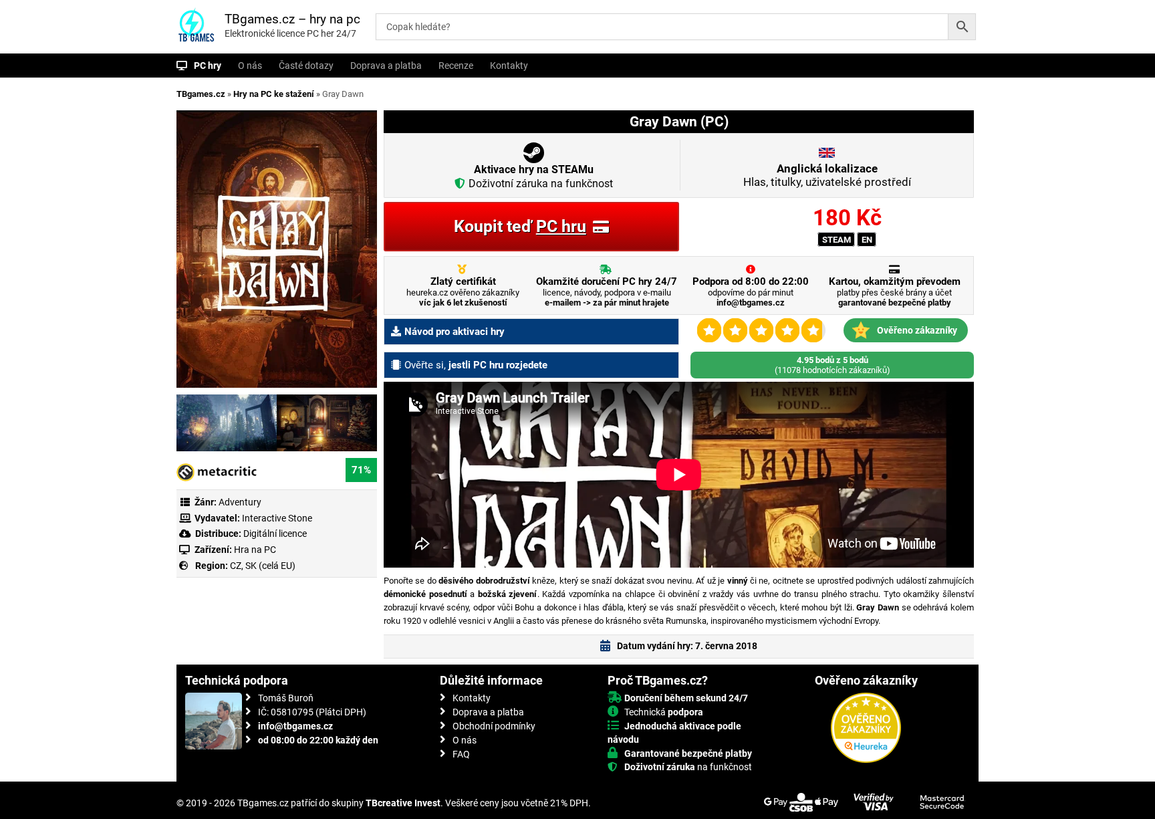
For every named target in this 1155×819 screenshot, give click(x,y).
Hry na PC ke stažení (273, 94)
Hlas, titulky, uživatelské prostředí (827, 175)
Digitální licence (274, 533)
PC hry (207, 65)
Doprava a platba (386, 65)
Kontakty (509, 65)
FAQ (461, 754)
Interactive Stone (277, 518)
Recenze (455, 65)
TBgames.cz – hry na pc (292, 19)
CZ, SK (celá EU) (262, 565)
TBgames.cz (200, 94)
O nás (250, 65)
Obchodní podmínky (494, 726)
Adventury (240, 502)
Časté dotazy (306, 65)
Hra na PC (254, 549)
